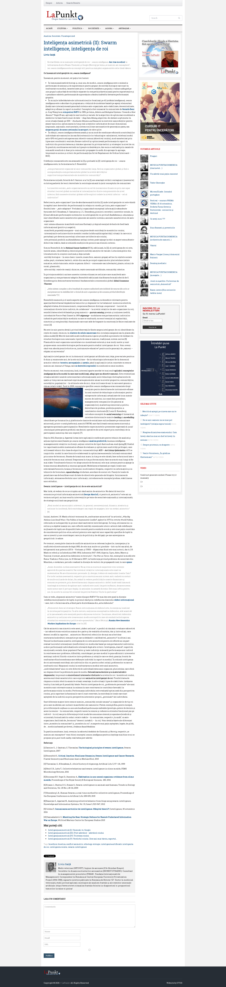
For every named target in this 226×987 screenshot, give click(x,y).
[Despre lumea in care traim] (65, 15)
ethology (88, 844)
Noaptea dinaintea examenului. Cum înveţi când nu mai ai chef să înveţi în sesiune (158, 436)
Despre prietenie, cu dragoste (156, 445)
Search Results (73, 3)
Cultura (60, 29)
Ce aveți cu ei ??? (157, 219)
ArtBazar (122, 29)
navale (86, 362)
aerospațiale (74, 362)
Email (145, 317)
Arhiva (59, 3)
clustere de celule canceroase (83, 333)
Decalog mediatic (158, 263)
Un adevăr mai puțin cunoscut (164, 174)
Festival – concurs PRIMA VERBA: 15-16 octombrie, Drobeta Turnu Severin (162, 203)
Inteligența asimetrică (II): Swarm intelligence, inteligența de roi (80, 45)
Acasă (49, 28)
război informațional (124, 600)
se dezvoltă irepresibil (85, 366)
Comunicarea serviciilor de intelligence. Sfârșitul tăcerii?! (82, 809)
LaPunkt (66, 983)
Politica (76, 29)
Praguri (153, 156)
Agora (107, 29)
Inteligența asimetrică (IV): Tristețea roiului (68, 836)
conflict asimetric (74, 844)
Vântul (153, 245)
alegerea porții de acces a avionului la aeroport (67, 129)
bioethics (53, 844)
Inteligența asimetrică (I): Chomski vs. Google (69, 830)
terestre (64, 362)
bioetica (62, 844)
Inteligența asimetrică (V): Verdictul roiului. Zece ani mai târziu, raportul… (82, 839)
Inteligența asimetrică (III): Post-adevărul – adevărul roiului (76, 833)
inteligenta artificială (111, 844)
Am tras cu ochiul (117, 62)
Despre (49, 3)
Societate (92, 29)
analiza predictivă (97, 441)
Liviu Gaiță (49, 54)
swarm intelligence (77, 847)
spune (129, 562)
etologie (96, 844)
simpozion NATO (71, 112)
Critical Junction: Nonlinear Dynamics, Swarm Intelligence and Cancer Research (96, 756)
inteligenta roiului (58, 847)
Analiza (47, 36)
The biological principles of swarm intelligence (101, 747)
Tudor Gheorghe (157, 183)
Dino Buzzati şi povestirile (162, 227)
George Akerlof (91, 494)
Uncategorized (68, 36)
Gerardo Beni (128, 109)
